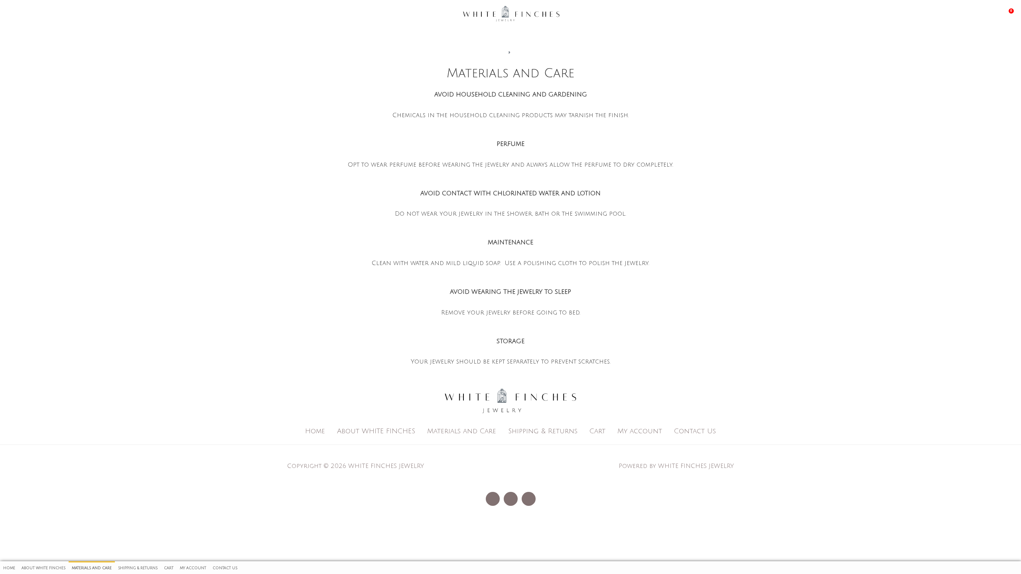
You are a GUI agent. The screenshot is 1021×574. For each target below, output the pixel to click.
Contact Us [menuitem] (225, 568)
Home (315, 431)
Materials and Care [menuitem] (92, 568)
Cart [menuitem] (168, 568)
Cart (597, 431)
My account (639, 431)
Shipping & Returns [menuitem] (138, 568)
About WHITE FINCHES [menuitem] (43, 568)
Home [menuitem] (9, 568)
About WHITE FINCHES (376, 431)
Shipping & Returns (543, 431)
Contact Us (695, 431)
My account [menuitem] (193, 568)
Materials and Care (461, 431)
